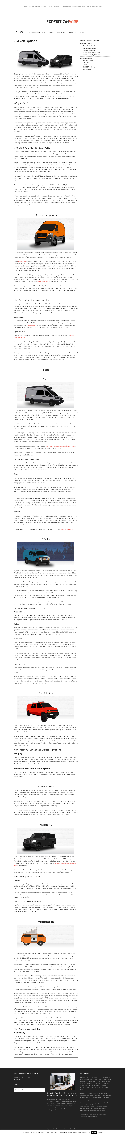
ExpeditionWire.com (62, 22)
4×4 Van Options (88, 60)
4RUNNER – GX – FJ (89, 67)
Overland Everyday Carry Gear (91, 55)
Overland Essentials (86, 44)
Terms (71, 1129)
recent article (22, 261)
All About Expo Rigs (86, 58)
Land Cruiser (86, 62)
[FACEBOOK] (16, 32)
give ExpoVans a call (67, 529)
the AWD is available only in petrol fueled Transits (60, 446)
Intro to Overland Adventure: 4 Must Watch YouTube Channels (62, 1094)
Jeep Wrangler (87, 69)
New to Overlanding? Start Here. (89, 40)
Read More (100, 1132)
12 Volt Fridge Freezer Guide (91, 52)
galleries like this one (44, 281)
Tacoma (85, 65)
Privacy (76, 1129)
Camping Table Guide (89, 50)
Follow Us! (17, 1079)
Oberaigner (31, 325)
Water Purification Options (90, 46)
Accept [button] (94, 1132)
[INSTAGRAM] (21, 32)
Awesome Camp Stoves (90, 48)
